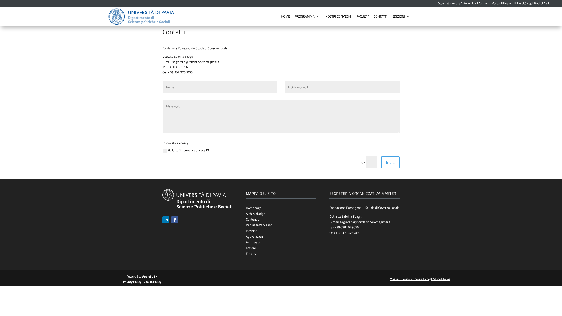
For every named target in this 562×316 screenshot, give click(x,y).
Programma (305, 16)
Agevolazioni (254, 236)
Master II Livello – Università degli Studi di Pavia (521, 3)
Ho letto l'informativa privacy (187, 150)
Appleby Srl (150, 276)
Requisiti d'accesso (259, 225)
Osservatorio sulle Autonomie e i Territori (463, 3)
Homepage (253, 207)
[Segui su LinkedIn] (165, 219)
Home (285, 16)
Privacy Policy (132, 281)
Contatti (380, 16)
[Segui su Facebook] (174, 219)
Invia (390, 162)
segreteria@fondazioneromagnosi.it (195, 61)
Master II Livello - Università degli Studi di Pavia (420, 279)
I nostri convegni (338, 16)
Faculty (363, 16)
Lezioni (251, 247)
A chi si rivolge (255, 213)
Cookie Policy (152, 281)
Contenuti (252, 219)
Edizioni (398, 16)
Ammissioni (254, 242)
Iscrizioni (252, 230)
